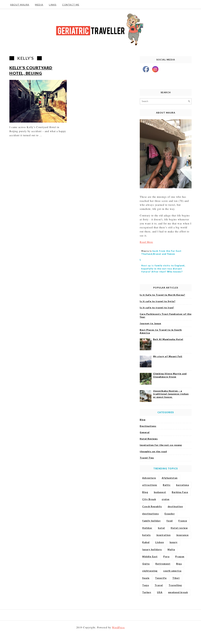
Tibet (176, 578)
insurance (182, 535)
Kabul (146, 542)
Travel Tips (147, 458)
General (145, 432)
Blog (142, 419)
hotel (161, 528)
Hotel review (179, 528)
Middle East (150, 556)
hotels (146, 535)
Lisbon (159, 542)
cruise (166, 499)
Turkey (146, 592)
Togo (145, 585)
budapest (160, 492)
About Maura (19, 4)
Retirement (162, 563)
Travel (159, 585)
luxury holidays (152, 549)
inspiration (163, 535)
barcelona (182, 485)
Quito (146, 563)
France (182, 520)
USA (160, 592)
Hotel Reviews (149, 439)
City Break (149, 499)
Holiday (147, 528)
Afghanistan (170, 478)
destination (175, 506)
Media (39, 4)
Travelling (175, 585)
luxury (174, 542)
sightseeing (150, 571)
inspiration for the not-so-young (161, 445)
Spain (145, 578)
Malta (171, 549)
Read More (146, 242)
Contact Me (70, 4)
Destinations (148, 426)
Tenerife (161, 578)
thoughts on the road (153, 451)
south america (172, 571)
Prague (180, 556)
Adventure (149, 478)
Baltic (166, 485)
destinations (150, 513)
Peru (166, 556)
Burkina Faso (180, 492)
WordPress (118, 627)
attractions (149, 485)
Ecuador (170, 513)
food (169, 520)
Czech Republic (152, 506)
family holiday (151, 520)
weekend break (178, 592)
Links (53, 4)
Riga (179, 563)
